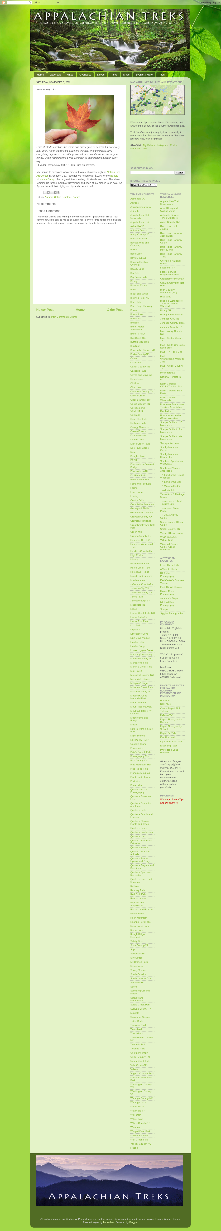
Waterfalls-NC (137, 1106)
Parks (114, 74)
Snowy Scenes (138, 970)
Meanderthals (167, 372)
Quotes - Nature (71, 197)
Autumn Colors (53, 197)
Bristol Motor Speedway (137, 328)
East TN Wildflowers (171, 587)
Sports (133, 986)
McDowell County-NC (142, 675)
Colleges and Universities (137, 409)
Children (135, 383)
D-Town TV (166, 715)
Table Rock (136, 1021)
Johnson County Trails (172, 323)
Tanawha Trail (138, 1025)
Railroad (135, 886)
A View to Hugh (168, 569)
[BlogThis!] (48, 192)
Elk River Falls (138, 475)
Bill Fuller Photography (167, 574)
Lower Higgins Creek (141, 650)
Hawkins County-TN (141, 551)
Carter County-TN (140, 366)
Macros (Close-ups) (141, 654)
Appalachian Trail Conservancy (169, 202)
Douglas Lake (137, 456)
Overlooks (85, 74)
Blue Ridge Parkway (141, 306)
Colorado (135, 415)
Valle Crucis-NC (138, 1065)
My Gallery (149, 145)
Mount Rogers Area (141, 706)
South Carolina (138, 974)
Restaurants (137, 913)
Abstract (134, 203)
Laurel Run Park (139, 621)
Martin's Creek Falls (141, 666)
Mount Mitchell (138, 702)
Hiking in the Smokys (171, 314)
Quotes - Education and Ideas (140, 804)
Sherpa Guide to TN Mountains (171, 430)
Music (133, 724)
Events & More (144, 74)
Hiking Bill (165, 310)
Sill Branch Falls (139, 962)
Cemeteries (136, 379)
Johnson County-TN (141, 592)
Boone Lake (136, 314)
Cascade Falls (138, 371)
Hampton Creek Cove (142, 540)
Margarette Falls (139, 662)
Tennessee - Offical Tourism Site (170, 502)
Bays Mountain (138, 258)
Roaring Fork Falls (140, 922)
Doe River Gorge (139, 448)
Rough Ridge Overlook (137, 935)
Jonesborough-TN (140, 600)
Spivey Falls (136, 982)
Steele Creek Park (140, 1004)
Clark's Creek (137, 395)
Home (40, 74)
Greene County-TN (140, 536)
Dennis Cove (137, 439)
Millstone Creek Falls (141, 687)
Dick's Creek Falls (140, 443)
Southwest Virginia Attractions (170, 469)
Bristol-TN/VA (137, 333)
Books (133, 310)
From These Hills (169, 565)
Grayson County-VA (141, 516)
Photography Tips (140, 756)
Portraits (135, 781)
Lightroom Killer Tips (171, 741)
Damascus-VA (138, 435)
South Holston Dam (141, 978)
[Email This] (45, 192)
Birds (133, 289)
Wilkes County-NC (140, 1123)
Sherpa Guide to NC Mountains (171, 423)
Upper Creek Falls (140, 1061)
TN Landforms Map (170, 482)
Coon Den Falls (138, 419)
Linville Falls (137, 642)
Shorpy (164, 609)
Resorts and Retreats (142, 909)
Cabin (133, 358)
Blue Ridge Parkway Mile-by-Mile (171, 248)
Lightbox (135, 629)
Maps (126, 74)
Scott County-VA (139, 945)
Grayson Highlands (140, 521)
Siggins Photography (171, 613)
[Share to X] (51, 192)
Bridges (134, 322)
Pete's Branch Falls (140, 752)
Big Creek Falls (138, 277)
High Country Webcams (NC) (168, 291)
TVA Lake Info (167, 490)
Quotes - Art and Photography (139, 791)
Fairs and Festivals (140, 483)
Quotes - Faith (138, 810)
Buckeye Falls (138, 338)
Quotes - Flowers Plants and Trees (139, 822)
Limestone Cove (139, 633)
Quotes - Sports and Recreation (141, 873)
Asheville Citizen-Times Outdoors (169, 216)
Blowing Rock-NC (139, 298)
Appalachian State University (140, 216)
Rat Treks (165, 411)
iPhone (134, 1148)
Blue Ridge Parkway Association (171, 234)
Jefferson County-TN (141, 584)
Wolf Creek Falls (139, 1139)
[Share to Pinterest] (58, 192)
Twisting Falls (137, 1048)
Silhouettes (136, 957)
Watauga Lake (138, 1102)
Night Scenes (137, 735)
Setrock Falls (137, 953)
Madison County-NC (141, 658)
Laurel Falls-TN (138, 617)
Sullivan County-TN (140, 1009)
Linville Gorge (137, 646)
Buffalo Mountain (139, 342)
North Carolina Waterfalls (168, 399)
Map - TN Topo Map (171, 352)
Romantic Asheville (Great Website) (170, 417)
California (135, 362)
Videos (134, 1069)
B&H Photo (166, 704)
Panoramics (136, 748)
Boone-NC (136, 318)
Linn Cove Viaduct (140, 638)
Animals (134, 211)
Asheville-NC (137, 226)
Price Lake (136, 785)
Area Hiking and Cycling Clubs (169, 209)
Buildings (135, 346)
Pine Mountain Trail (140, 764)
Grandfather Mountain (142, 504)
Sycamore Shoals (140, 1017)
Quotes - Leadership (141, 832)
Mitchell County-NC (140, 691)
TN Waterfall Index (170, 486)
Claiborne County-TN (141, 391)
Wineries (135, 1127)
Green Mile (136, 532)
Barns (133, 249)
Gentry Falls (137, 500)
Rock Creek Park (139, 926)
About (162, 74)
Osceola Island (138, 744)
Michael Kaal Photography (167, 603)
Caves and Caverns (141, 375)
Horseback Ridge (139, 572)
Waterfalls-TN (137, 1110)
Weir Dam (135, 1115)
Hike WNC (165, 296)
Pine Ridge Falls (139, 768)
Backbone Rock (138, 238)
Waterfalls (55, 74)
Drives (101, 74)
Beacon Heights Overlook (139, 263)
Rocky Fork (136, 930)
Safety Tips (136, 941)
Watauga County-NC (141, 1098)
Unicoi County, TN (170, 529)
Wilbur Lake (136, 1119)
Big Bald (134, 273)
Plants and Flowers (140, 777)
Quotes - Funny (138, 828)
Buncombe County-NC (142, 350)
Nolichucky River (139, 740)
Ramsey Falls (137, 890)
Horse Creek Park (140, 567)
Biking (133, 281)
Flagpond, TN (167, 267)
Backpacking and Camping (139, 244)
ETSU (133, 460)
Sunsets (134, 1013)
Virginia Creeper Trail (141, 1073)
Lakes (133, 609)
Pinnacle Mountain (140, 773)
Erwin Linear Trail (139, 479)
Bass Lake (136, 253)
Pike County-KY (138, 760)
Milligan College (139, 683)
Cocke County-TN (140, 404)
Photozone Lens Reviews (169, 751)
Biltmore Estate (138, 285)
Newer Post (45, 309)
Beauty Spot (137, 269)
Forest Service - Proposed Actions (169, 273)
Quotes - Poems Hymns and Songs (140, 860)
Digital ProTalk (168, 733)
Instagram (162, 145)
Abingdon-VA (137, 198)
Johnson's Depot (169, 598)
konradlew (108, 1222)
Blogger (133, 1222)
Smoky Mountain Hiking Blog (169, 455)
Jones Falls (136, 596)
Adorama (165, 700)
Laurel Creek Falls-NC (142, 613)
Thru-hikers (136, 1033)
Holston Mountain (140, 563)
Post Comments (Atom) (64, 317)
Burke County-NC (140, 354)
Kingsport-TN (137, 605)
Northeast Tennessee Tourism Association (172, 405)
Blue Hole (135, 302)
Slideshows (136, 966)
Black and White (139, 293)
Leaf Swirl (135, 625)
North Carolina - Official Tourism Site (171, 385)
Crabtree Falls (138, 423)
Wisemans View (139, 1135)
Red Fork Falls (138, 894)
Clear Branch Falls (140, 399)
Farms (133, 488)
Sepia (133, 949)
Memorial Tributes (140, 679)
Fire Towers (136, 492)
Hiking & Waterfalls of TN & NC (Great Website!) (171, 304)
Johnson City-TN (139, 588)
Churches (135, 387)
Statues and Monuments (136, 999)
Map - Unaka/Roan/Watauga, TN (172, 359)
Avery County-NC (139, 234)
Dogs (133, 452)
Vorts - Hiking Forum (171, 533)
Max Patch (136, 671)
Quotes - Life (137, 836)
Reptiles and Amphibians (137, 904)
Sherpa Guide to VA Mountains (171, 437)
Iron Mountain (138, 580)
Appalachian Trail (139, 222)
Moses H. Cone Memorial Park (138, 697)
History (134, 559)
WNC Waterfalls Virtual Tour (168, 538)
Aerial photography (140, 207)
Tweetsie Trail (137, 1044)
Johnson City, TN (169, 318)
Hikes (70, 74)
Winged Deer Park (140, 1131)
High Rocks (136, 555)
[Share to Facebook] (55, 192)
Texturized (136, 1029)
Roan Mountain (138, 917)
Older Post (115, 309)
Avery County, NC (170, 222)
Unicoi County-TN (140, 1057)
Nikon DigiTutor (168, 745)
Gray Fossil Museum (141, 512)
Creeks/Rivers (138, 431)
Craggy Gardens (139, 427)
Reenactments (138, 898)
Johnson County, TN (171, 327)
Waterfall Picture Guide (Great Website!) (169, 547)
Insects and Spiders (141, 576)
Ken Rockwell (167, 737)
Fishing (134, 496)
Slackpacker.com (169, 443)
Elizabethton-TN (139, 471)
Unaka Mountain (139, 1052)
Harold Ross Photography (167, 592)
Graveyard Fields (139, 508)
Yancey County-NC (140, 1144)
